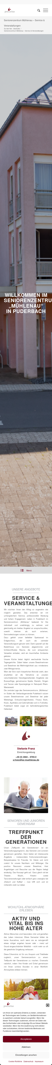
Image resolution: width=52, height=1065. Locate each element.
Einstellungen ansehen (26, 1055)
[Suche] (37, 10)
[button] (47, 1005)
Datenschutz (28, 1061)
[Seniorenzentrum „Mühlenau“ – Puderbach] (11, 721)
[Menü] (44, 10)
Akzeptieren (26, 1039)
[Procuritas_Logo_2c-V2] (21, 10)
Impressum (39, 1061)
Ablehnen (26, 1047)
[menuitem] (37, 10)
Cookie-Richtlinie (15, 1061)
